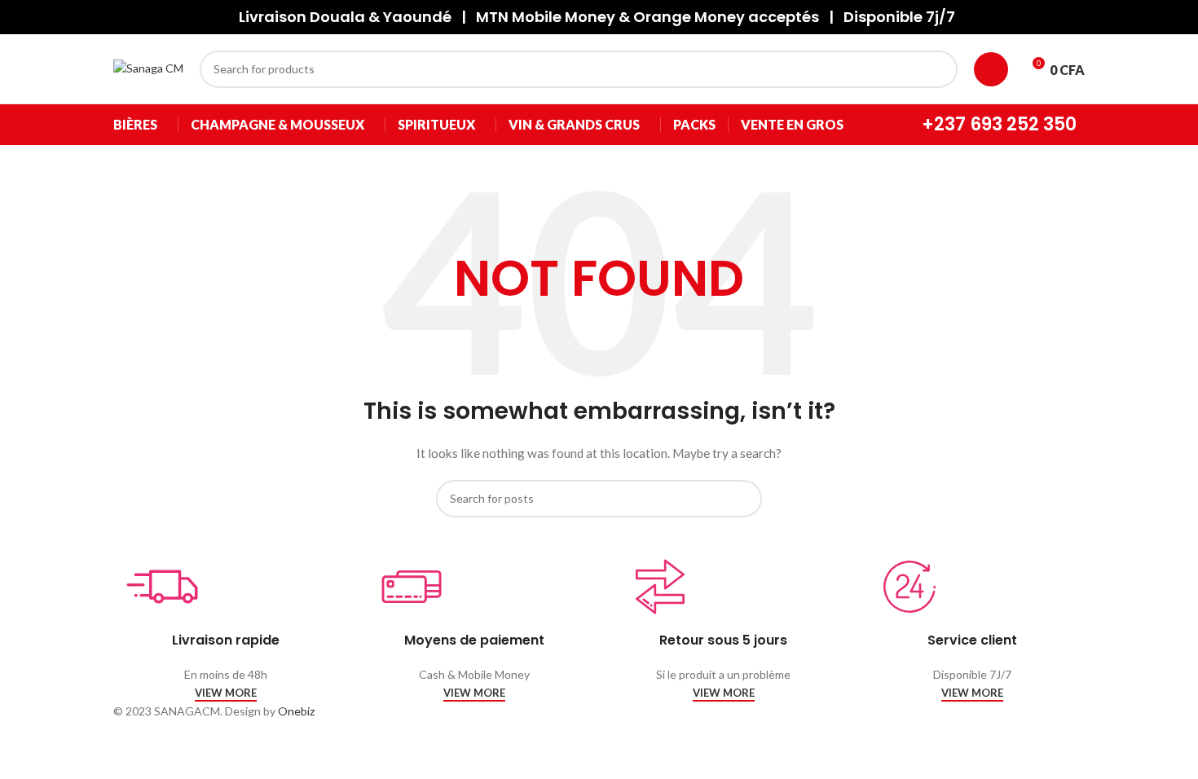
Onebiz (296, 711)
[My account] (991, 69)
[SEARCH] (939, 69)
